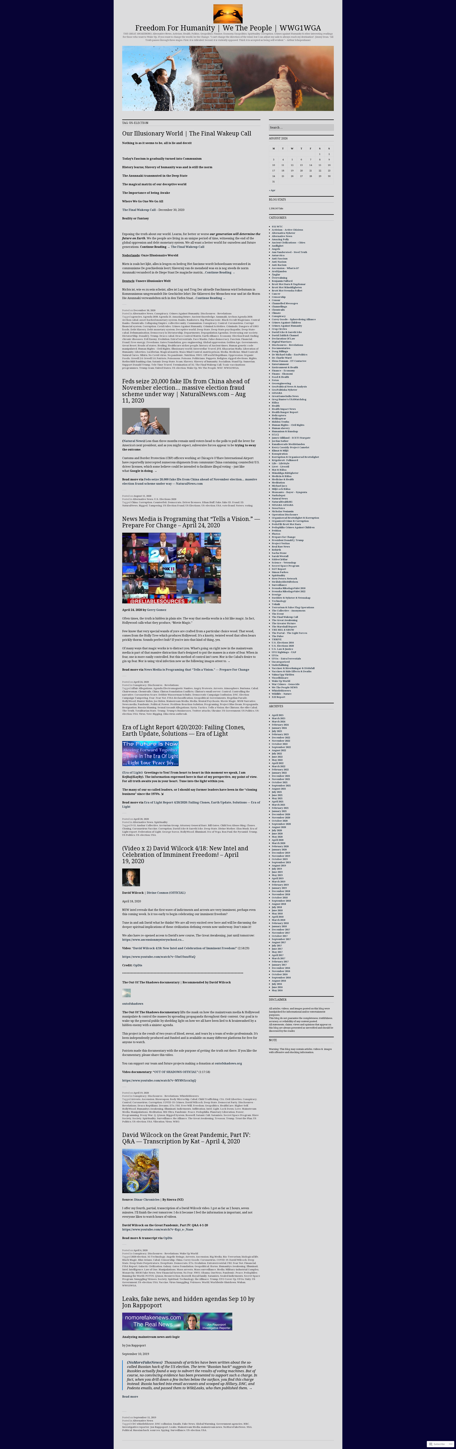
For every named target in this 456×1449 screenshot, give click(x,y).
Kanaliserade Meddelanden (288, 444)
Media (224, 351)
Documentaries (281, 348)
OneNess (216, 1272)
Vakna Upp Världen (283, 674)
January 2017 (279, 964)
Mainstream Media (177, 701)
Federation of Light (149, 831)
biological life (250, 1256)
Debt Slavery (138, 329)
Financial (246, 339)
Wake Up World (189, 1253)
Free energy (138, 342)
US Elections (192, 505)
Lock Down (227, 1108)
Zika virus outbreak (175, 713)
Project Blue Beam (231, 704)
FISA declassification (180, 697)
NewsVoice (278, 508)
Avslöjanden (279, 271)
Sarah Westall (280, 556)
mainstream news (211, 1427)
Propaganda (250, 704)
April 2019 (277, 878)
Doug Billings (280, 351)
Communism (194, 323)
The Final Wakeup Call (139, 210)
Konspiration (280, 453)
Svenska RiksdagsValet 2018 (288, 588)
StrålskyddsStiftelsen (285, 581)
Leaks (173, 1427)
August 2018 (279, 903)
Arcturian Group (169, 825)
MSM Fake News (145, 1272)
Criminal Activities (214, 326)
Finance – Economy (283, 370)
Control (222, 323)
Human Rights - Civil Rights (154, 348)
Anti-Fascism (279, 258)
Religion (222, 358)
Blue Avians (145, 1259)
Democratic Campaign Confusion (212, 694)
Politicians (198, 358)
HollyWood (129, 701)
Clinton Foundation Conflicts (177, 691)
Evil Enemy (150, 339)
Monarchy (128, 1272)
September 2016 (281, 977)
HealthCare (227, 1105)
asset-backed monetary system (158, 319)
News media (129, 704)
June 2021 (277, 795)
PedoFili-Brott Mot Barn (286, 524)
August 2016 (279, 980)
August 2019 (279, 865)
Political (155, 704)
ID (241, 502)
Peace (191, 1112)
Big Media (216, 1256)
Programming (130, 1115)
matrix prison (211, 351)
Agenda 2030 (150, 316)
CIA (221, 1099)
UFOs (240, 1279)
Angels (276, 249)
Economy (225, 335)
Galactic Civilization (150, 1266)
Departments (192, 332)
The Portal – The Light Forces (289, 633)
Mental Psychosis (208, 701)
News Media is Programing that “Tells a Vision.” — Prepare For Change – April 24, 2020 (191, 522)
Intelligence (136, 1269)
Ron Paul (227, 831)
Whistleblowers (189, 1096)
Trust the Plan (243, 1118)
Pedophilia (202, 1112)
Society (136, 1118)
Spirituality (161, 822)
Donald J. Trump (148, 335)
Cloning (126, 828)
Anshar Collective (147, 825)
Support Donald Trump (136, 364)
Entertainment (280, 364)
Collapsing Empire (156, 323)
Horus (214, 1266)
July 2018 (277, 907)
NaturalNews (130, 505)
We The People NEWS (285, 687)
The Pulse (278, 636)
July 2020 (277, 830)
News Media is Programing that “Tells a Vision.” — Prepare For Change (196, 670)
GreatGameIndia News (285, 396)
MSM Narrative (246, 701)
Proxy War (146, 1115)
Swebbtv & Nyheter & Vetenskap (291, 597)
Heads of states (147, 345)
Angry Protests (203, 688)
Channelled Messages (285, 303)
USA (218, 505)
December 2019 (281, 852)
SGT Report (279, 569)
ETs (172, 1105)
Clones (251, 825)
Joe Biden (159, 701)
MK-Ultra (168, 1112)
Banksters (193, 319)
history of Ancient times (213, 345)
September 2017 (281, 939)
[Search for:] (301, 127)
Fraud (125, 342)
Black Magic (129, 1259)
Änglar (276, 274)
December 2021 (281, 775)
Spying (165, 1430)
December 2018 (281, 891)
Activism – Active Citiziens (287, 229)
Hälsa (275, 402)
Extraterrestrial (216, 1263)
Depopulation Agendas (215, 332)
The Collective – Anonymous (288, 610)
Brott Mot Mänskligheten (287, 287)
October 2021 (279, 782)
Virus (142, 713)
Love (238, 1108)
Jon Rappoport (159, 1427)
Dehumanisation (139, 332)
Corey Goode (191, 1259)
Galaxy (167, 1266)
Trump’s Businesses (179, 710)
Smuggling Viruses (145, 1279)
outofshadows (132, 1004)
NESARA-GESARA (282, 505)
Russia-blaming (147, 707)
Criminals (232, 326)
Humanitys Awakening (150, 1108)
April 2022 (277, 763)
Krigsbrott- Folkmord (285, 460)
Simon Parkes (280, 572)
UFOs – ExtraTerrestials (286, 658)
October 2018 (279, 897)
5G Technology (156, 1256)
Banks (182, 319)
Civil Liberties (233, 1099)
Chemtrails (137, 323)
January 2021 (279, 811)
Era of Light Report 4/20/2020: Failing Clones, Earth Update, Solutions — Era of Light (183, 730)
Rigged (143, 505)
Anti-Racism (279, 265)
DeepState (166, 1263)
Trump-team (146, 367)
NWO (199, 355)
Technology (186, 1279)
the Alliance (180, 1118)
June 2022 (277, 756)
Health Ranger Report (285, 412)
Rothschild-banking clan (136, 361)
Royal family (199, 1275)
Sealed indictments (231, 1275)
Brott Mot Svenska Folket (287, 290)
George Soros (170, 831)
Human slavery (281, 428)
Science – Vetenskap (284, 562)
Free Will (186, 1105)
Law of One (150, 1269)
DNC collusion (163, 1423)
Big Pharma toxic (210, 319)
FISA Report (129, 1266)
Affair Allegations (141, 688)
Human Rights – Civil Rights (288, 425)
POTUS (149, 1275)
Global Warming (205, 1423)
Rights (253, 358)
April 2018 (277, 916)
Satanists (216, 1115)
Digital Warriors (282, 341)
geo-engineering (192, 342)
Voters (240, 505)
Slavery (188, 361)
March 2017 (278, 958)
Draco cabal (166, 335)
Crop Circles (279, 329)
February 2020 (280, 846)
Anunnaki (221, 316)
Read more (130, 1397)
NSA (249, 1427)
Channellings (279, 306)
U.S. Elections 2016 (283, 642)
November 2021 (281, 779)
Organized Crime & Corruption (290, 521)
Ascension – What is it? (285, 268)
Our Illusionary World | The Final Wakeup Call (186, 133)
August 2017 (279, 942)
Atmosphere (231, 688)
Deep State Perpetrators (144, 1263)
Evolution (163, 339)
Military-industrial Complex (242, 1269)
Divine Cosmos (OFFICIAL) (166, 893)
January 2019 (279, 887)
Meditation (155, 1112)
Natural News (133, 441)
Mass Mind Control (190, 351)
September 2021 (281, 785)
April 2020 (277, 839)
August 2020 (279, 827)
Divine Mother (226, 828)
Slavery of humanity (206, 361)
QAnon (161, 1115)
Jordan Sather (280, 441)
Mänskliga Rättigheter (285, 473)
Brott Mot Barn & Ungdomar (289, 284)
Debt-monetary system (161, 329)
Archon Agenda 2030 (240, 316)
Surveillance (164, 1118)
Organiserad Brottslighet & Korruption (295, 517)
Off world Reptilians (215, 355)
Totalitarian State (145, 710)
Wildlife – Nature (282, 693)
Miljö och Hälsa (281, 489)
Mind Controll (249, 351)
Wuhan (241, 1282)
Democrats (174, 502)
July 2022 (277, 753)
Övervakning (279, 277)
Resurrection (172, 1275)
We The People (207, 367)
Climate (276, 313)
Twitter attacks (201, 710)
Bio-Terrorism (232, 1256)
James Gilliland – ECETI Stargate (291, 437)
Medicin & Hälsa (281, 476)
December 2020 (281, 814)
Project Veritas (281, 543)
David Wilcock (194, 1102)
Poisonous (173, 358)
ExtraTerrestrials (181, 339)
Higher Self (241, 1105)
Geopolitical (201, 697)
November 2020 (281, 817)
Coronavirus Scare (145, 694)
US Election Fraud (173, 505)
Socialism (224, 361)
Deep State (203, 329)
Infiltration (198, 1108)
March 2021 (278, 804)
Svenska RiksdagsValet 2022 (288, 591)
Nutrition (189, 355)
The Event (278, 613)
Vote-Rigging (154, 713)
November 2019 (281, 855)
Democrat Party (227, 1102)
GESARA (277, 393)
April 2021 (277, 801)
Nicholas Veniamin (283, 511)
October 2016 (279, 974)
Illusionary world (181, 348)
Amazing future (181, 316)
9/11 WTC (277, 226)
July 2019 (277, 868)
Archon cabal (130, 319)
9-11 (133, 825)
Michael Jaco (279, 485)
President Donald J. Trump (288, 540)
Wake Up (192, 367)
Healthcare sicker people (183, 345)
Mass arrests (185, 1269)
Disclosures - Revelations (216, 313)
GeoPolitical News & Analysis (289, 386)
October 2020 (279, 820)
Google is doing (141, 471)
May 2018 (277, 913)
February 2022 (280, 769)
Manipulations (139, 1112)
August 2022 (279, 750)
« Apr (272, 190)
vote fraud (228, 505)
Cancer (276, 293)
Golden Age (233, 342)
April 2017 (277, 955)
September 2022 (281, 747)
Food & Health (280, 377)
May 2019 (277, 875)
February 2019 (280, 884)
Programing (211, 704)
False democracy (218, 339)
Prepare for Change (284, 537)
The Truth (128, 710)
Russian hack (141, 1430)
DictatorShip (130, 335)
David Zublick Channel (285, 335)
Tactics (202, 707)
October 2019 (279, 859)
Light (216, 1108)
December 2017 (281, 929)
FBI (177, 1105)
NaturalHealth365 (282, 501)
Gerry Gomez (156, 610)
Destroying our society (244, 332)
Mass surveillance (205, 1269)
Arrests (218, 688)
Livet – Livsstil (280, 466)
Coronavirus (235, 323)
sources (155, 1430)
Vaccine (163, 1282)
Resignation (129, 707)
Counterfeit (160, 502)
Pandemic (143, 704)
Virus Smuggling (179, 1282)
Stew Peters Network (284, 578)
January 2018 (279, 926)
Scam (179, 361)
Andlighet (277, 245)
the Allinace (202, 1279)
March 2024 (278, 721)
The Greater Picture (284, 623)
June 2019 (277, 871)
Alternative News (143, 313)
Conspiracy (161, 313)
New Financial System (169, 1272)
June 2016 (277, 987)
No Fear (188, 1272)
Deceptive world (186, 329)
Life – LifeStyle (280, 463)
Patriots (161, 358)
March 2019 (278, 881)
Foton (275, 380)
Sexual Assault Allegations (173, 707)
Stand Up (237, 361)
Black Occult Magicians (236, 319)
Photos (276, 533)
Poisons (186, 358)
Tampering (155, 505)
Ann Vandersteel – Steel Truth (289, 252)
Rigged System (175, 1115)
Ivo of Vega (214, 831)
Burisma (245, 688)
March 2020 (278, 843)
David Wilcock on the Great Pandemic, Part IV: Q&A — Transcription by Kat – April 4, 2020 (186, 1138)
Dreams (164, 1105)
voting (249, 505)
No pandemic (175, 355)
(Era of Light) (132, 772)
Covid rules (164, 326)
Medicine (234, 351)
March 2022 (278, 766)
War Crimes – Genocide (286, 684)
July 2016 (277, 983)
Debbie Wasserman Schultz (174, 694)
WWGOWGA (231, 367)
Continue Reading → (220, 272)
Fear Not (161, 697)
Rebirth (276, 549)
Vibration (158, 1121)
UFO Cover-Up (227, 1279)
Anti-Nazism (279, 261)
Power (165, 704)
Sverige (276, 594)
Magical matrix (169, 351)
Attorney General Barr (193, 825)
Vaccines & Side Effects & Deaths (292, 671)
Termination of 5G (183, 364)
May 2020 (277, 836)
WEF (220, 367)
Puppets (211, 358)
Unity (248, 1279)
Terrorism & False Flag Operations (293, 607)
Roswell (190, 1115)
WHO (176, 1121)
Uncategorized (281, 661)
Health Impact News (284, 409)
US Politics (248, 710)
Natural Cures (130, 355)
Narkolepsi (278, 495)
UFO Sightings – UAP (284, 652)
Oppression (235, 355)
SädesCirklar (280, 559)
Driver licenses (191, 502)
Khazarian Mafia (232, 348)
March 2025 (278, 718)
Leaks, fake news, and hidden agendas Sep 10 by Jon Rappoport (188, 1302)
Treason (220, 1118)
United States (163, 367)
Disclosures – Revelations (287, 345)
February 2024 (280, 724)
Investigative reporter (135, 1427)
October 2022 (279, 743)
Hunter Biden (145, 701)
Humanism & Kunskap (285, 431)
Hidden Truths (280, 421)
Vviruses (195, 1282)
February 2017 (280, 961)
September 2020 (281, 823)
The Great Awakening (201, 1118)
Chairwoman (129, 691)
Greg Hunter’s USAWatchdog (289, 399)
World (205, 1282)
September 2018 (281, 900)
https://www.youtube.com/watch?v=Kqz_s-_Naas (157, 1229)
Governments (250, 342)
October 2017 (279, 935)
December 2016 (281, 967)
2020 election (138, 1256)
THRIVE (277, 639)
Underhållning (280, 665)
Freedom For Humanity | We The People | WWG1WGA (228, 28)
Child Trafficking (208, 1099)
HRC (246, 1423)
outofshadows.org (228, 1063)
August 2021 (279, 788)
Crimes (180, 1102)
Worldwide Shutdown (223, 1282)
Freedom (198, 1105)
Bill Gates (213, 825)
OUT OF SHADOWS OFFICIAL (175, 1072)
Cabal (254, 688)
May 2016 (277, 990)
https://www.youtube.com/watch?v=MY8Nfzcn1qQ (159, 1080)
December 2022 (281, 737)
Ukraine (216, 710)
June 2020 (277, 833)
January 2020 (279, 849)
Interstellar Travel (204, 348)
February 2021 (280, 807)
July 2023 (277, 731)
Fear (152, 697)
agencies (136, 316)
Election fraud (240, 335)
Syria (193, 707)
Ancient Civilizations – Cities (288, 242)
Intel (209, 1108)
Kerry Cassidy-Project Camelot (290, 447)
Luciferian (153, 351)
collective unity (177, 323)
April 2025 (277, 715)
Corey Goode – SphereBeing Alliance (294, 319)
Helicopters (279, 415)
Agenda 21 (165, 316)
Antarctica (278, 255)
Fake (218, 502)
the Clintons (232, 707)
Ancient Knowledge (203, 316)
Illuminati (200, 831)
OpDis (137, 965)
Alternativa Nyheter (283, 233)
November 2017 (281, 932)
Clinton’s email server (208, 691)
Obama (205, 1272)
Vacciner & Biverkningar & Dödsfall (293, 668)
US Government (231, 710)
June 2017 (277, 948)
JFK (219, 348)
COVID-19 (169, 1102)
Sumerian (249, 361)
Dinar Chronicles (146, 1200)
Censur (276, 300)
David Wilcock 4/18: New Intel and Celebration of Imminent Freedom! (184, 948)
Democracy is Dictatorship (166, 332)
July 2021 (277, 791)
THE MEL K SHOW (283, 629)
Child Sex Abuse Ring (233, 825)
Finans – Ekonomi (282, 373)
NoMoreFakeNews (234, 1427)
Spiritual (173, 1279)
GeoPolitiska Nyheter (284, 389)
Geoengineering (281, 383)
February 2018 (280, 923)
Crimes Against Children (286, 322)
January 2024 (279, 727)
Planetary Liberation (222, 1112)
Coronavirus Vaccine (144, 828)
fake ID (226, 502)
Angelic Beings (175, 1256)
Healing (162, 345)
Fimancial (250, 1263)
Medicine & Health (283, 479)
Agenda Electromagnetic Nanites (173, 688)
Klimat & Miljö (280, 450)
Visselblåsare (280, 677)
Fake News (188, 1423)
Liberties (140, 351)
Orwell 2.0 (137, 358)
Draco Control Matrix (188, 335)
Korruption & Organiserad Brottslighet (295, 457)
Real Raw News (281, 546)
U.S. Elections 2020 (165, 499)
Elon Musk (242, 828)
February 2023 (280, 734)
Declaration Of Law (283, 338)
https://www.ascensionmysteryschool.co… (153, 940)
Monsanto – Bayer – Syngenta (289, 492)
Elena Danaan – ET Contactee (289, 361)
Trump (161, 710)
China (134, 502)
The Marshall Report (284, 626)
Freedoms (152, 342)
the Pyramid (240, 831)
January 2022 (279, 772)
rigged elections (238, 358)
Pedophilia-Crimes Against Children (293, 527)
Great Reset (129, 345)
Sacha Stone (279, 553)
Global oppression (214, 342)
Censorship (168, 1259)
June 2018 (277, 910)
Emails (177, 1423)
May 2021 (277, 798)
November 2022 (281, 740)
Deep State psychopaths (225, 329)
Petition (276, 530)
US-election (179, 367)
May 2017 (277, 951)
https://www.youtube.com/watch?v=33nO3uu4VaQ (158, 957)
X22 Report (278, 697)
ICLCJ (275, 434)
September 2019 (281, 862)
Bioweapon (162, 1099)
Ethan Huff (208, 502)
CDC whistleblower (142, 1423)
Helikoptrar (279, 418)
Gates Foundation (170, 342)
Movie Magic (228, 701)
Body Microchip (179, 1099)
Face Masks (200, 339)
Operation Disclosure (285, 514)
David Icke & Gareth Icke (188, 828)
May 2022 (277, 759)
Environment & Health (285, 367)
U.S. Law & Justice (282, 649)
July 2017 (277, 945)
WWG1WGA (129, 1285)
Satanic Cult (203, 1115)
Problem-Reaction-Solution (186, 704)
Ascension (148, 1099)
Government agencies (229, 1423)
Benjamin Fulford (282, 281)
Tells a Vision (216, 707)
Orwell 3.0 (150, 358)
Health (276, 405)
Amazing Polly (280, 239)
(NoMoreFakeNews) (144, 1362)
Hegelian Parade (237, 697)
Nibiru (143, 355)
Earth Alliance (210, 335)
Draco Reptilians (148, 1105)
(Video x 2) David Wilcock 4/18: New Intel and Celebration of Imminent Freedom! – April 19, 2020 (185, 854)
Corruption (149, 326)
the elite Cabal (248, 707)
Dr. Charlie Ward (282, 357)
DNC (235, 694)
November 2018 (281, 894)
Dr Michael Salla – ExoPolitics (289, 354)
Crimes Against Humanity (184, 313)
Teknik (276, 604)
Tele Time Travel (161, 364)
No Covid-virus (157, 355)
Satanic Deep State (163, 361)
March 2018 (278, 919)
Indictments (184, 1108)
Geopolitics (212, 1105)
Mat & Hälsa (279, 469)
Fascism (235, 339)
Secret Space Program (237, 1115)
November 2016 (281, 971)
